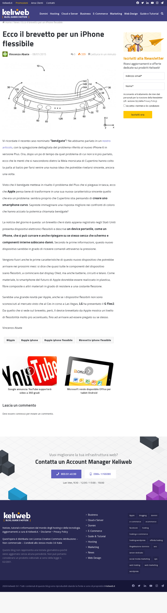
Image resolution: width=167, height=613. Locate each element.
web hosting (134, 565)
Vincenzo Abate (19, 54)
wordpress (133, 571)
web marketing (151, 565)
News (17, 22)
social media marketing (139, 558)
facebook (133, 527)
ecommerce (151, 521)
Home (8, 22)
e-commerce (135, 521)
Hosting (54, 14)
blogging (142, 515)
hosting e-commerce (138, 534)
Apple (11, 340)
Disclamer (46, 531)
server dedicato (136, 552)
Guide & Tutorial (97, 536)
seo (155, 546)
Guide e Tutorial (149, 14)
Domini (44, 14)
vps (155, 558)
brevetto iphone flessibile (96, 340)
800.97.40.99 (68, 474)
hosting (145, 527)
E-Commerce (100, 14)
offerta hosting (156, 540)
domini (154, 515)
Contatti (50, 2)
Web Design (131, 14)
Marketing (116, 14)
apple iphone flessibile (59, 340)
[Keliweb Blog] (15, 13)
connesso (20, 413)
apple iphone (30, 340)
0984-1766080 (102, 474)
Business (85, 14)
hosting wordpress (137, 540)
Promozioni (22, 2)
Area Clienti (37, 2)
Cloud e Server (69, 14)
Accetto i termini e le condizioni (142, 105)
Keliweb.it (7, 2)
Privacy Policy (150, 101)
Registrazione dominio (139, 546)
